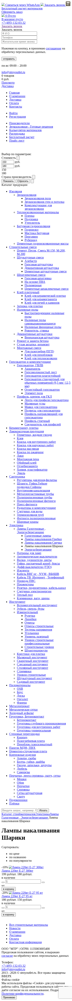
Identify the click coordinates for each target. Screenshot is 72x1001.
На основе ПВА (35, 281)
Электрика (16, 525)
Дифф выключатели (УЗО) (34, 567)
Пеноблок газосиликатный (34, 744)
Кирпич (22, 737)
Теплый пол (25, 594)
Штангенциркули (36, 650)
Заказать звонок (55, 5)
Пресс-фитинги (27, 504)
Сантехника (17, 476)
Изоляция (15, 191)
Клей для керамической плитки (45, 295)
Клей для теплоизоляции (41, 358)
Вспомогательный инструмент (37, 605)
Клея (20, 438)
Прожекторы (25, 584)
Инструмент (17, 601)
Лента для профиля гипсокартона (47, 400)
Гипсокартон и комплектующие (30, 361)
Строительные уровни (39, 647)
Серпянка (23, 789)
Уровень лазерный (37, 636)
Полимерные (33, 285)
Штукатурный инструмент (34, 678)
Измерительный (27, 612)
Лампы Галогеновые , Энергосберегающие (31, 530)
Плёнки (14, 803)
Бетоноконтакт (26, 720)
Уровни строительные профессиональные (39, 641)
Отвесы (30, 622)
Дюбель (22, 768)
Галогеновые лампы (38, 535)
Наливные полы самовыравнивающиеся (40, 321)
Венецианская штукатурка (42, 337)
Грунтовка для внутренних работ (38, 727)
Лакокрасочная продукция (26, 431)
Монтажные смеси (29, 348)
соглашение (53, 48)
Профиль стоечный (37, 421)
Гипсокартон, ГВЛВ (30, 365)
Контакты (15, 106)
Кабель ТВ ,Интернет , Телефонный (40, 577)
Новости (15, 928)
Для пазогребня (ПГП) (39, 351)
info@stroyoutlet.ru (13, 72)
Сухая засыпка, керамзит (33, 344)
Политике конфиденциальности (23, 993)
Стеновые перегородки (24, 734)
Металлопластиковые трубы (35, 494)
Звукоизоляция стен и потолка (44, 201)
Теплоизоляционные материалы (38, 212)
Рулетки (30, 615)
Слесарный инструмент (32, 664)
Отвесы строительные (39, 626)
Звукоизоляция (26, 194)
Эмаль (21, 473)
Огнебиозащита (27, 466)
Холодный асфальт (21, 713)
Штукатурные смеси (30, 257)
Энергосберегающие (38, 549)
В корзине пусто (12, 19)
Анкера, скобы (26, 758)
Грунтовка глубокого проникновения (41, 723)
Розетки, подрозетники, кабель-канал (41, 587)
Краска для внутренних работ (36, 441)
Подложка (31, 219)
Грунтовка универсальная (34, 730)
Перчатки (23, 786)
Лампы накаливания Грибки (43, 539)
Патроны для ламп (29, 553)
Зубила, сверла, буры (30, 608)
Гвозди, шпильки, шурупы (34, 765)
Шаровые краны (27, 521)
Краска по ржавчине (30, 452)
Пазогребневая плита (31, 740)
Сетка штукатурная (29, 793)
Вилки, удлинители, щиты (34, 560)
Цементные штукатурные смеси (46, 271)
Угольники (32, 633)
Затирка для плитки (30, 306)
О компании (17, 96)
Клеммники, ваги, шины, (33, 598)
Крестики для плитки (31, 654)
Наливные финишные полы (43, 327)
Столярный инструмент (32, 667)
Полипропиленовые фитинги (36, 501)
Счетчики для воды (29, 511)
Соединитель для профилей (43, 424)
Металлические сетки (23, 709)
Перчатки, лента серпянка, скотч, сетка (34, 775)
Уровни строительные (31, 674)
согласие (7, 955)
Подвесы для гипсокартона (42, 410)
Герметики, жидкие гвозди (34, 434)
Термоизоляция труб (30, 514)
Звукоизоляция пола (38, 198)
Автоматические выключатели (37, 556)
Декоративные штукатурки (34, 334)
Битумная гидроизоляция (33, 226)
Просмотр (8, 82)
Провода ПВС (26, 581)
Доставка (8, 86)
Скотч (21, 796)
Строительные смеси (23, 247)
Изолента (23, 570)
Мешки (21, 779)
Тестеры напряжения (38, 629)
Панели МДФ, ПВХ (22, 747)
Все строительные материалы (28, 924)
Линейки (30, 619)
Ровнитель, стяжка (37, 330)
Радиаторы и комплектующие (36, 507)
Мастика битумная (37, 233)
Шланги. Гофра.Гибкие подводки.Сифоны (32, 485)
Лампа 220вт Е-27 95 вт (17, 896)
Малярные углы (35, 403)
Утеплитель (32, 222)
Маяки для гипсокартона (41, 407)
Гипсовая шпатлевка (38, 278)
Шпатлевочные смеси (31, 274)
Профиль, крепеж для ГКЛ (34, 396)
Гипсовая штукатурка (39, 264)
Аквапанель (32, 368)
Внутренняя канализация (33, 490)
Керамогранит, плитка (23, 427)
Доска (21, 695)
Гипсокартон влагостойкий (42, 375)
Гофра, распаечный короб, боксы (38, 563)
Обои (20, 782)
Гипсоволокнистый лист (41, 372)
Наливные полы (27, 309)
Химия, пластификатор (32, 469)
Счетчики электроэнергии (34, 591)
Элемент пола (34, 393)
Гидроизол (31, 229)
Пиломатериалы (20, 685)
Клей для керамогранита (41, 299)
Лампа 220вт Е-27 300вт (17, 870)
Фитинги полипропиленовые (36, 518)
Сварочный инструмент (32, 661)
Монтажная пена (28, 459)
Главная (14, 92)
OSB (20, 688)
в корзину (8, 889)
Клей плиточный (28, 292)
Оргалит (22, 699)
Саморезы (23, 772)
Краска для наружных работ (35, 445)
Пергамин (31, 236)
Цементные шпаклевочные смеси (47, 288)
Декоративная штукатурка (42, 268)
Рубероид (31, 240)
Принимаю (9, 997)
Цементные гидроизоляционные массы (43, 243)
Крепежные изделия (22, 754)
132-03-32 (14, 22)
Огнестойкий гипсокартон (42, 389)
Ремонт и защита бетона (33, 341)
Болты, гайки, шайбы (31, 761)
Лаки (20, 455)
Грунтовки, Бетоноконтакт (26, 716)
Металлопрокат (19, 706)
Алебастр (31, 261)
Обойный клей (26, 462)
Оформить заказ (12, 12)
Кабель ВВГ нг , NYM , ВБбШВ (38, 574)
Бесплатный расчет (22, 8)
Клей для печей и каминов (42, 302)
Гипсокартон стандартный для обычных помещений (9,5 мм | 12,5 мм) (47, 383)
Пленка (29, 215)
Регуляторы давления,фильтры (37, 480)
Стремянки (24, 671)
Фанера (22, 702)
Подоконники (18, 800)
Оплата (14, 103)
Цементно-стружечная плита (28, 751)
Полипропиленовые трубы (34, 497)
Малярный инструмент (32, 657)
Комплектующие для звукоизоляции (38, 207)
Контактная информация (25, 942)
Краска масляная (28, 448)
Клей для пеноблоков (39, 354)
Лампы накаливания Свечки (43, 542)
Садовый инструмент (31, 681)
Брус (20, 692)
